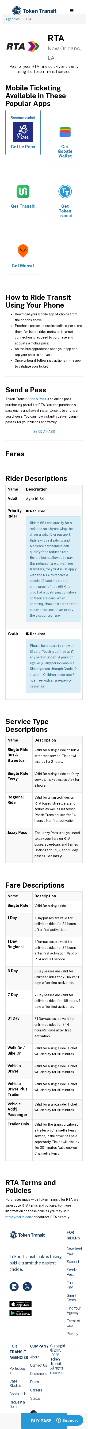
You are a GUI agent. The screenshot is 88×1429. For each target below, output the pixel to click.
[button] (72, 11)
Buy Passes (44, 1420)
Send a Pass (36, 399)
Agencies (12, 19)
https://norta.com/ (19, 1217)
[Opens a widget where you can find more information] (67, 1421)
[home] (34, 11)
